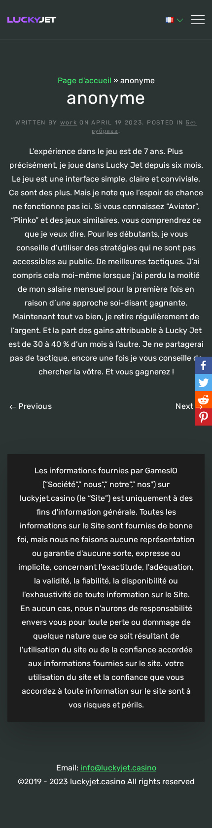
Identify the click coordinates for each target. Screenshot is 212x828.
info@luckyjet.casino (118, 767)
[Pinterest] (203, 417)
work (68, 122)
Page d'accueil (84, 80)
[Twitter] (203, 382)
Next (186, 406)
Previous (34, 406)
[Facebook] (203, 365)
